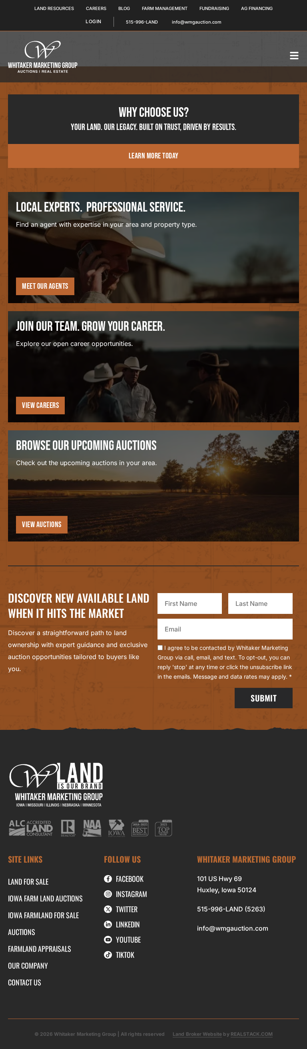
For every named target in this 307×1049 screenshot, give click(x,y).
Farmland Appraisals (39, 948)
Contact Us (24, 982)
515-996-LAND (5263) (231, 909)
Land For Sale (28, 881)
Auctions (21, 932)
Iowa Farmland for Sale (43, 915)
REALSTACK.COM (252, 1034)
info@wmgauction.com (232, 928)
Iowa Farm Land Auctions (45, 898)
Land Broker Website (197, 1034)
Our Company (28, 965)
